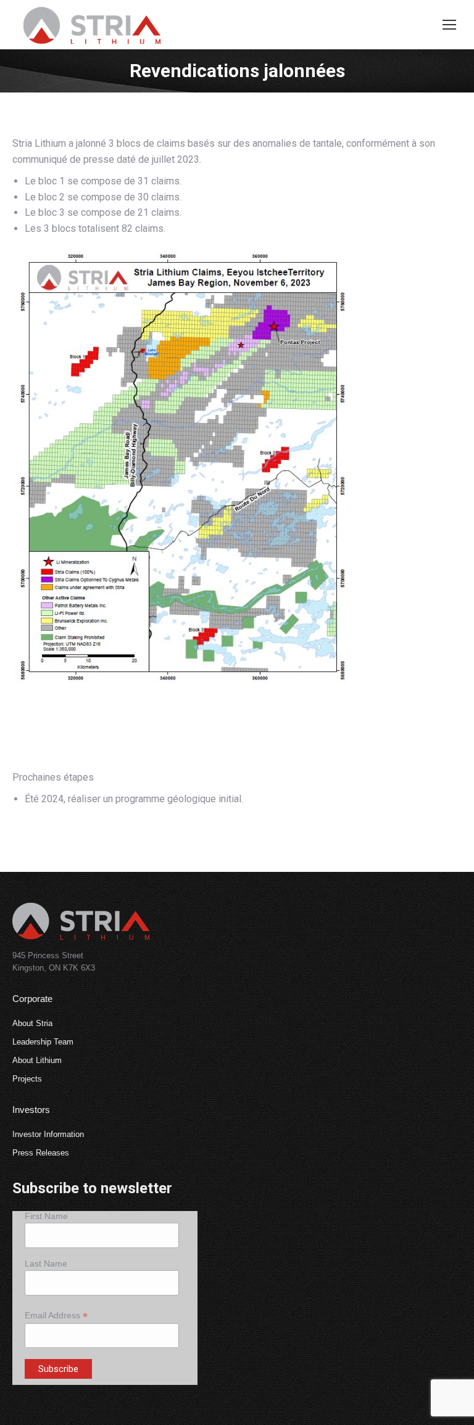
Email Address (56, 1315)
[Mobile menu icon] (449, 24)
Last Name (46, 1263)
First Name (46, 1216)
